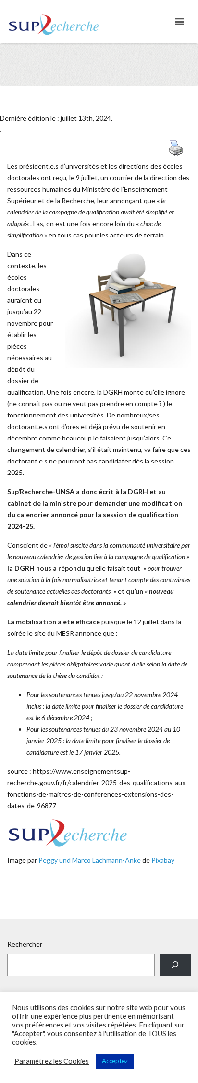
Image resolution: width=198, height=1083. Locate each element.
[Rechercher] (175, 965)
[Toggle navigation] (179, 21)
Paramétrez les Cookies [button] (51, 1061)
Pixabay (162, 860)
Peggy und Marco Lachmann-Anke (89, 860)
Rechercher (24, 944)
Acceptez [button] (115, 1061)
